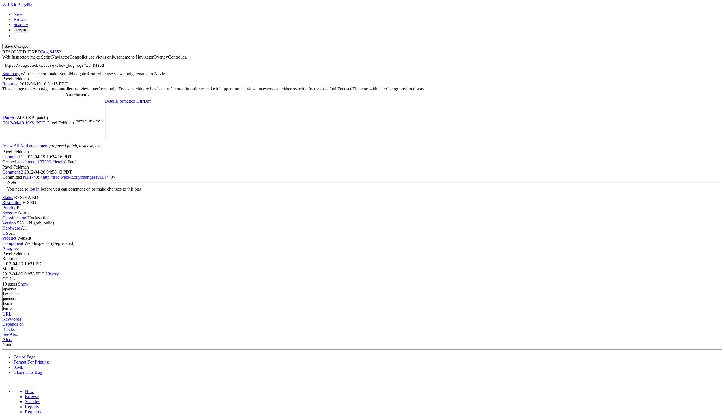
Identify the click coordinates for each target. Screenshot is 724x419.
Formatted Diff (130, 101)
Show (23, 284)
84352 (55, 51)
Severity (9, 212)
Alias (7, 339)
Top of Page (24, 357)
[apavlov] (12, 289)
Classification (14, 217)
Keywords (11, 319)
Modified (10, 268)
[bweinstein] (12, 294)
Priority (9, 207)
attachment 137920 (34, 161)
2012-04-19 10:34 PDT (24, 122)
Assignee (10, 248)
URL (7, 314)
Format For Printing (31, 362)
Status (7, 197)
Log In (21, 30)
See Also (10, 334)
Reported (10, 83)
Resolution (11, 202)
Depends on (13, 324)
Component (12, 243)
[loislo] (12, 308)
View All (11, 145)
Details (111, 101)
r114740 (30, 177)
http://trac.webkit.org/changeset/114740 (78, 177)
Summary (11, 73)
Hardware (11, 228)
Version (9, 223)
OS (5, 233)
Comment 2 (12, 172)
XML (19, 367)
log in (34, 189)
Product (9, 238)
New (18, 14)
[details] (59, 161)
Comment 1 (12, 156)
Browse (20, 19)
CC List (9, 279)
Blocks (8, 329)
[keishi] (12, 303)
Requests (33, 411)
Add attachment (34, 145)
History (52, 273)
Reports (32, 406)
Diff (147, 101)
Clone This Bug (28, 372)
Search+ (21, 24)
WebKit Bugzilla (17, 4)
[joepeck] (12, 299)
